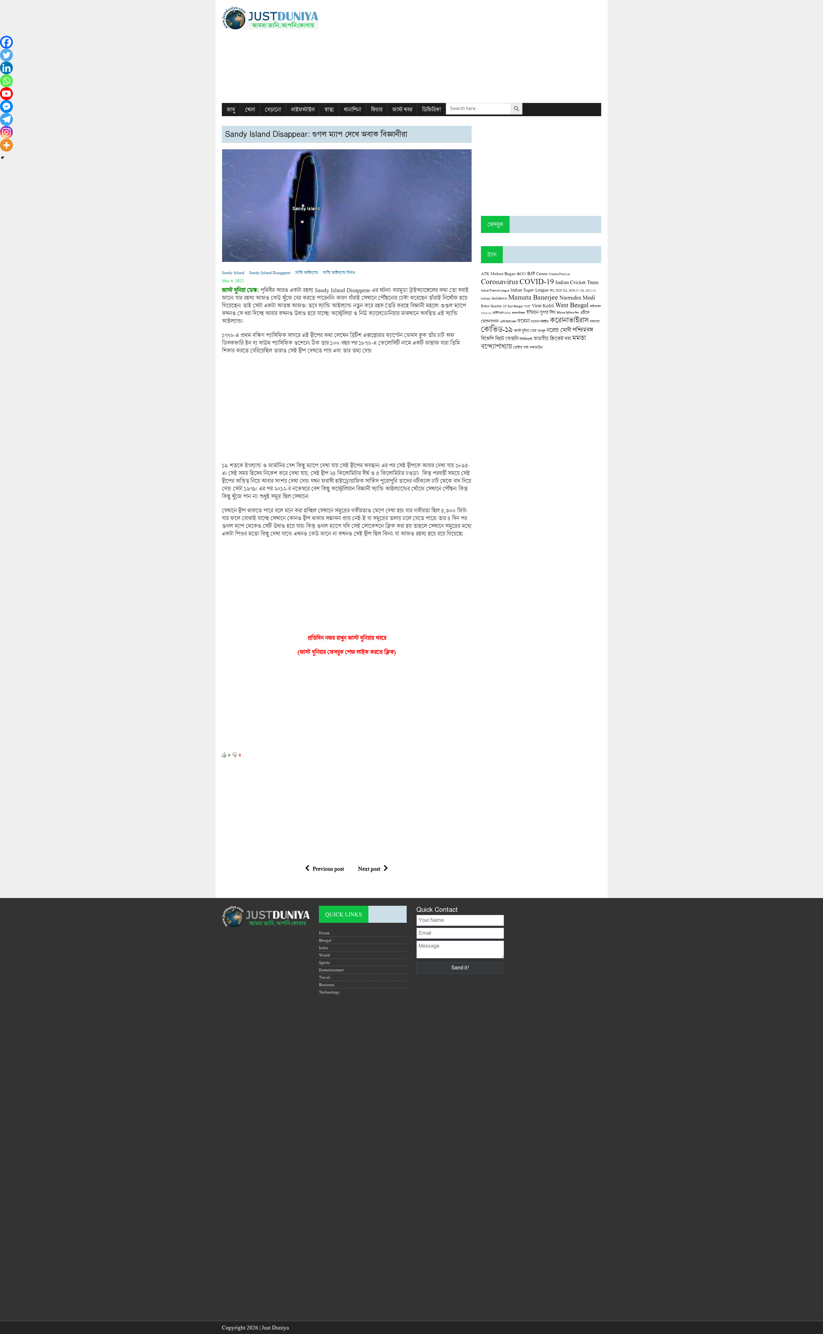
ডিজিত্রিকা (431, 109)
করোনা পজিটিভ (539, 321)
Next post (369, 868)
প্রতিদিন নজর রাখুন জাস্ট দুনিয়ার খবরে (346, 637)
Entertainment (331, 969)
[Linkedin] (6, 67)
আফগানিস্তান (518, 313)
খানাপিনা (352, 109)
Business (326, 984)
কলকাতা (595, 321)
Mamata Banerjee (533, 297)
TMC (527, 306)
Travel (324, 977)
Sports (324, 962)
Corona (542, 273)
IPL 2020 (556, 290)
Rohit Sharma (491, 306)
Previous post (328, 868)
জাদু (231, 109)
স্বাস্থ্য (329, 109)
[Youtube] (6, 93)
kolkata (485, 298)
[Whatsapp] (6, 80)
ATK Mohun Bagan (498, 273)
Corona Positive (559, 274)
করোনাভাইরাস (569, 319)
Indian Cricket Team (577, 282)
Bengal (325, 940)
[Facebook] (6, 42)
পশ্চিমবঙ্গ (582, 329)
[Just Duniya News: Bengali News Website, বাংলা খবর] (282, 17)
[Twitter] (6, 55)
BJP (531, 273)
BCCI (521, 274)
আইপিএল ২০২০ (502, 313)
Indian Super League (529, 289)
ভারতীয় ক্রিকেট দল (552, 338)
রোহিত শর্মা (521, 347)
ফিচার (376, 109)
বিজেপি (487, 338)
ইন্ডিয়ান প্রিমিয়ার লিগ (568, 313)
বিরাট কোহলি (506, 338)
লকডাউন (536, 347)
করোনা (523, 321)
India (323, 947)
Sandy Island (233, 272)
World (324, 955)
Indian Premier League (495, 290)
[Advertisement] (476, 51)
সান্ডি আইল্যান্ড (306, 272)
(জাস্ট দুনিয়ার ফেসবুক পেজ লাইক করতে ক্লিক (346, 651)
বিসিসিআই (526, 339)
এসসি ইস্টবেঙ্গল (508, 321)
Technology (329, 992)
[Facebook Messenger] (6, 106)
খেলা (250, 109)
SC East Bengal (513, 306)
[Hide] (2, 157)
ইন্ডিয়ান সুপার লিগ (541, 312)
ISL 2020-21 (571, 290)
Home (324, 932)
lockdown (499, 298)
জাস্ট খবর (402, 109)
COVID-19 (537, 281)
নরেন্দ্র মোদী (559, 329)
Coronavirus (499, 281)
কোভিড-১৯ (497, 329)
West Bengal (572, 305)
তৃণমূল (541, 331)
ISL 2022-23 (588, 290)
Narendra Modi (577, 297)
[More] (6, 145)
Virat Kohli (543, 305)
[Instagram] (6, 132)
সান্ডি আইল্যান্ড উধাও (339, 272)
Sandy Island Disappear (269, 272)
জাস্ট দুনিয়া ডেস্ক (525, 331)
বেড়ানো (273, 109)
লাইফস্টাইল (302, 109)
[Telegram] (6, 119)
